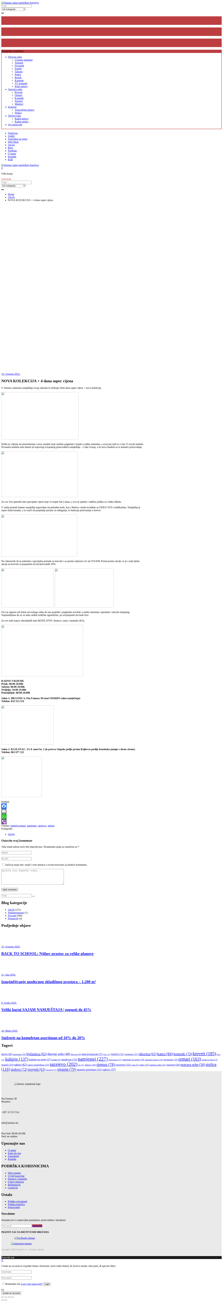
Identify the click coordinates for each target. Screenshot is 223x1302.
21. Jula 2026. (8, 974)
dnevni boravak (92, 1054)
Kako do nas (14, 1153)
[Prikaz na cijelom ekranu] (9, 1297)
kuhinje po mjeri (40, 1059)
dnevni (76, 1054)
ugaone (66, 1069)
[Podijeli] (6, 1297)
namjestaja (115, 1059)
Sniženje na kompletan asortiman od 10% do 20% (43, 1038)
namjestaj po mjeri (133, 1059)
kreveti (204, 1053)
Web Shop (13, 142)
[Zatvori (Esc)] (2, 1297)
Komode (19, 80)
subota (51, 825)
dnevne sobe (59, 1054)
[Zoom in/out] (12, 1297)
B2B (10, 159)
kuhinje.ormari (18, 825)
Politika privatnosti (17, 1201)
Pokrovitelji (14, 1207)
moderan (69, 1059)
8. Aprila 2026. (9, 1002)
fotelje (117, 1054)
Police (18, 74)
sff (81, 1065)
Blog (10, 147)
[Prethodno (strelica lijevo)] (2, 1300)
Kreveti (18, 92)
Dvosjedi (19, 65)
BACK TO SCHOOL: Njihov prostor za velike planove (47, 953)
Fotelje (18, 68)
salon (20, 1064)
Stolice (18, 112)
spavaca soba (158, 1065)
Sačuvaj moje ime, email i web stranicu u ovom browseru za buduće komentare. (46, 864)
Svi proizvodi (15, 124)
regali (7, 1064)
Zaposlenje (13, 1156)
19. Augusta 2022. (10, 374)
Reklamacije (14, 1184)
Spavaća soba (15, 89)
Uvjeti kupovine (16, 1176)
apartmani (19, 1054)
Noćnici (19, 101)
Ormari (18, 95)
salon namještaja (38, 1065)
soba (135, 1065)
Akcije (11, 834)
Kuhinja (12, 107)
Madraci (19, 104)
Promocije (13, 918)
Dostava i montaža (17, 1178)
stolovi (19, 1069)
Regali (18, 77)
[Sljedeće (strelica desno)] (6, 1300)
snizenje (123, 1064)
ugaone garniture (89, 1069)
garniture (131, 1054)
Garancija (13, 1187)
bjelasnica (36, 1054)
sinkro (90, 1064)
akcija (6, 1054)
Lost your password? (31, 1284)
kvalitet (56, 1060)
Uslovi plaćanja (16, 1181)
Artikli (11, 136)
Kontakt (12, 156)
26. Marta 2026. (9, 1030)
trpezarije (51, 1070)
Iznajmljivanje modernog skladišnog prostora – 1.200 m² (48, 982)
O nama (12, 153)
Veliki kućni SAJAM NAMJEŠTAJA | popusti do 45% (46, 1010)
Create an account (11, 1293)
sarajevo (42, 825)
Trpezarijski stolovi (24, 110)
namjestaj (32, 825)
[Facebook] (111, 806)
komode (183, 1054)
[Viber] (111, 821)
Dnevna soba (15, 57)
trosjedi (36, 1069)
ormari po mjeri (209, 1060)
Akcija (11, 144)
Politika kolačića (16, 1204)
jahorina (147, 1054)
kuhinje (16, 1059)
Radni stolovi (21, 118)
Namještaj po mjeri (17, 139)
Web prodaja (14, 1173)
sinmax (105, 1064)
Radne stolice (22, 121)
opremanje (170, 1059)
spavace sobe (192, 1064)
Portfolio (12, 150)
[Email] (111, 811)
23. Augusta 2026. (10, 946)
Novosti (12, 915)
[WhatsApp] (111, 816)
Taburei (19, 71)
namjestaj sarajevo (154, 1060)
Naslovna (13, 133)
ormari (189, 1059)
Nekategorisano (16, 912)
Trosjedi (19, 62)
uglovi (109, 1069)
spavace (173, 1064)
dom (107, 1054)
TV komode (21, 83)
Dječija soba (14, 115)
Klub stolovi (21, 86)
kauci (165, 1054)
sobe (144, 1064)
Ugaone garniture (24, 60)
